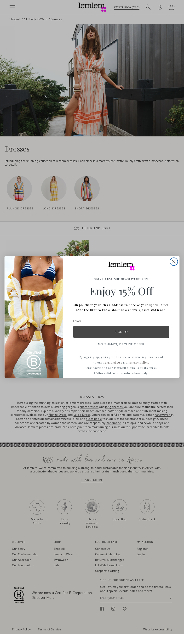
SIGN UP (121, 332)
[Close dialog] (174, 262)
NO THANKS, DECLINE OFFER (121, 344)
